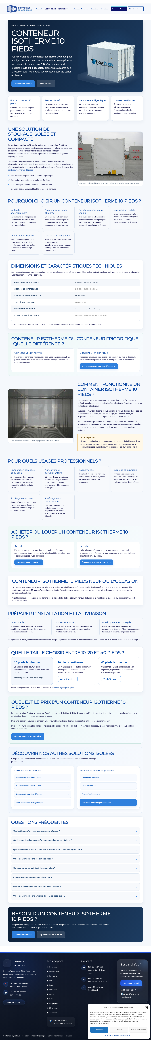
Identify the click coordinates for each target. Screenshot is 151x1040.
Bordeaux (53, 967)
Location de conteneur (108, 777)
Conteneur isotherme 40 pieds (42, 786)
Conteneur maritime (55, 1036)
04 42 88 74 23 (98, 978)
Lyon (51, 985)
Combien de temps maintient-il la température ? (75, 868)
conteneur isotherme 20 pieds (20, 170)
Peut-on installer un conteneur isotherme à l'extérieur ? (75, 886)
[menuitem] (39, 9)
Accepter (99, 1030)
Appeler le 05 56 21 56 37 (51, 935)
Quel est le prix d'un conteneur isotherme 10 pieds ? (75, 831)
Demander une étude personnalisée (108, 802)
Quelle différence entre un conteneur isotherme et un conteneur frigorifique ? (75, 849)
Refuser (119, 1030)
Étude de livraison (108, 786)
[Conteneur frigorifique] (19, 9)
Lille (50, 980)
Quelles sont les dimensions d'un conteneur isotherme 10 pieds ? (75, 840)
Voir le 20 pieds (67, 679)
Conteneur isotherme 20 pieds (42, 777)
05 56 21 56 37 (46, 84)
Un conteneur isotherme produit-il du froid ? (75, 858)
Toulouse (53, 1012)
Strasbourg (53, 1008)
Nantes (52, 994)
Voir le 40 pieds (111, 679)
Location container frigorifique (34, 1036)
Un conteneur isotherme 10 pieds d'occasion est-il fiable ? (75, 896)
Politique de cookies (112, 1035)
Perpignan (53, 1003)
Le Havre (53, 976)
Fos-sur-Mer (54, 971)
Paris (51, 998)
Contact (69, 1036)
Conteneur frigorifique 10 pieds (42, 794)
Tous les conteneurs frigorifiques (42, 802)
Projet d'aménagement (108, 794)
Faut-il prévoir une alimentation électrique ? (75, 877)
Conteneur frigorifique (11, 1036)
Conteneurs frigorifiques (27, 25)
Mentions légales (125, 1035)
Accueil (14, 25)
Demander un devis (131, 983)
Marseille (53, 989)
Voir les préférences (138, 1030)
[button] (146, 1007)
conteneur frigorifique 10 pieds (63, 688)
